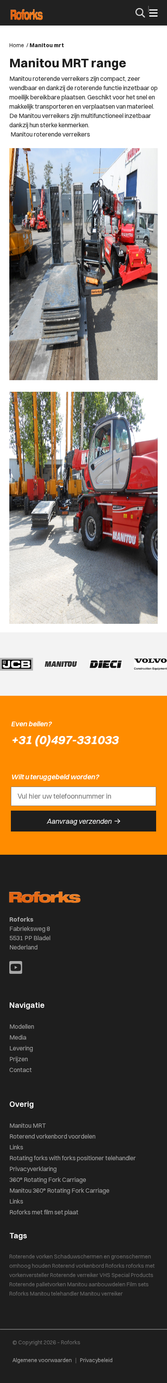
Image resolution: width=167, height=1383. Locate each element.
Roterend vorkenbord (78, 1265)
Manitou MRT (27, 1125)
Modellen (21, 1026)
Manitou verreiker (101, 1293)
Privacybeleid (96, 1360)
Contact (20, 1070)
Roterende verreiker (74, 1275)
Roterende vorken (31, 1256)
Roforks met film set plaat (43, 1212)
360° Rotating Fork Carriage (47, 1179)
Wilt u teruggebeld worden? (55, 776)
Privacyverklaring (33, 1169)
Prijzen (18, 1059)
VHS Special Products (126, 1275)
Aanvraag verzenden (84, 821)
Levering (21, 1048)
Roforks (115, 1265)
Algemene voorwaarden (42, 1360)
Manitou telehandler (54, 1293)
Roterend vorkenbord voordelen (52, 1136)
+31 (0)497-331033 (64, 739)
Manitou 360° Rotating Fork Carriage (59, 1190)
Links (16, 1147)
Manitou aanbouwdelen (96, 1284)
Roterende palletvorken (37, 1284)
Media (17, 1037)
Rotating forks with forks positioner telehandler (72, 1158)
